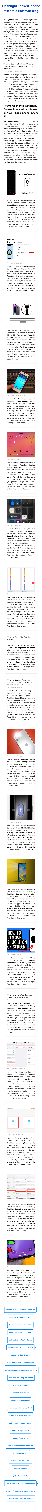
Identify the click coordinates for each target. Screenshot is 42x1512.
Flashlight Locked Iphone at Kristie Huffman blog (21, 8)
